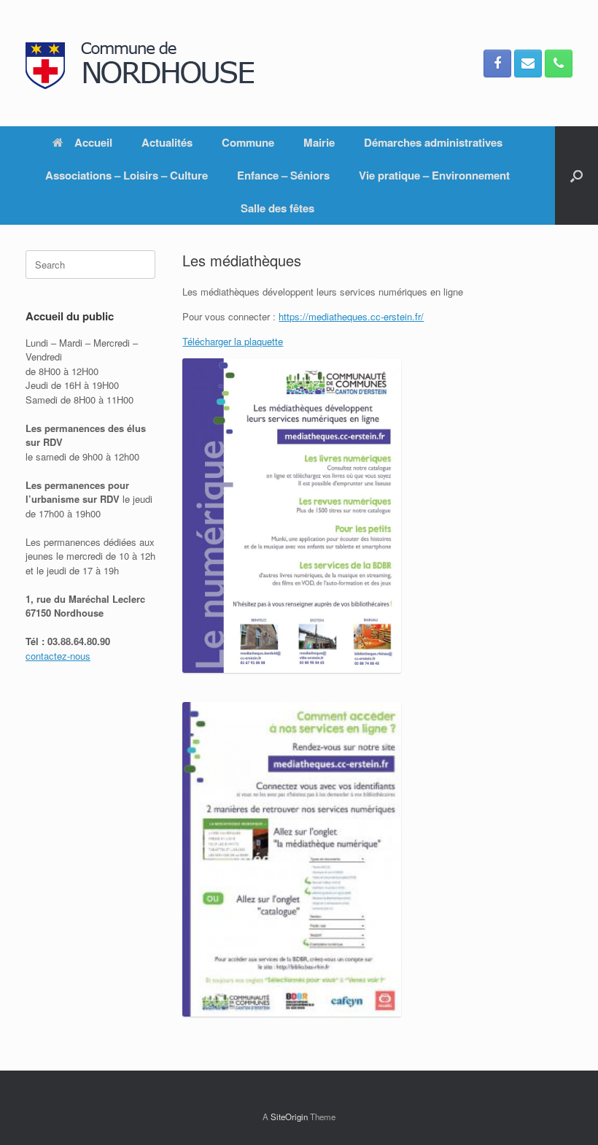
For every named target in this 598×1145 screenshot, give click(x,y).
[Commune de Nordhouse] (145, 63)
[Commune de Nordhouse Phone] (558, 63)
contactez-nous (58, 656)
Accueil (93, 142)
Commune (248, 142)
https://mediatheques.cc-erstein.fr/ (351, 316)
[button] (576, 175)
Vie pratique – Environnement (434, 175)
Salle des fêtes (277, 208)
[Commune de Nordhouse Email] (528, 63)
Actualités (167, 142)
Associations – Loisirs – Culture (126, 175)
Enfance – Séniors (283, 175)
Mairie (319, 142)
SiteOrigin (289, 1116)
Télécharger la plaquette (232, 341)
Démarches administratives (433, 142)
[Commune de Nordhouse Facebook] (497, 63)
